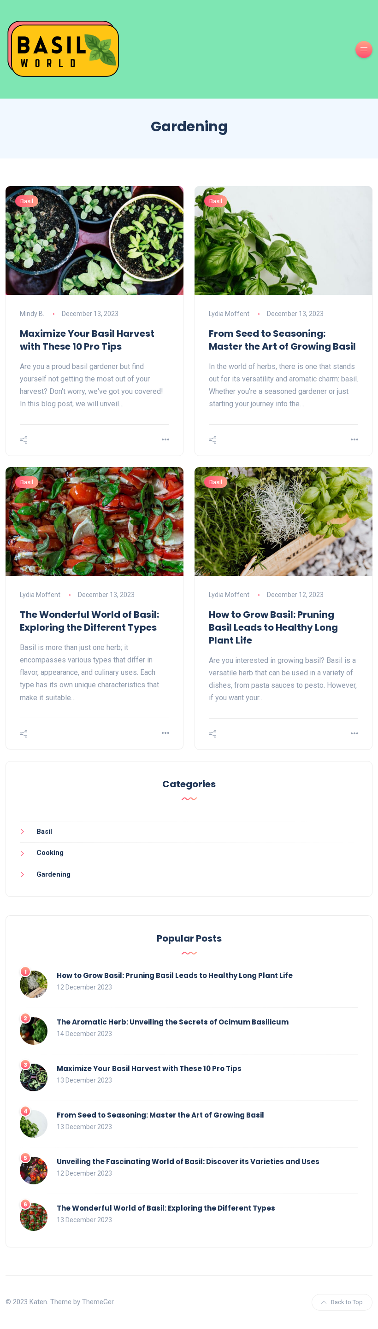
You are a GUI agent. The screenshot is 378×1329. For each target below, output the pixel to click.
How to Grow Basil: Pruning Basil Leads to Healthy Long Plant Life (273, 627)
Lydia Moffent (229, 313)
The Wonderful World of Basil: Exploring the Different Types (89, 621)
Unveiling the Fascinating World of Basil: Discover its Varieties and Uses (188, 1161)
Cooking (50, 853)
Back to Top (347, 1302)
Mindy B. (32, 313)
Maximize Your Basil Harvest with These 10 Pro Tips (87, 340)
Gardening (53, 874)
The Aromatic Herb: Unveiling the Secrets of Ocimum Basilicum (173, 1022)
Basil (26, 201)
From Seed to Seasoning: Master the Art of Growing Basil (282, 340)
